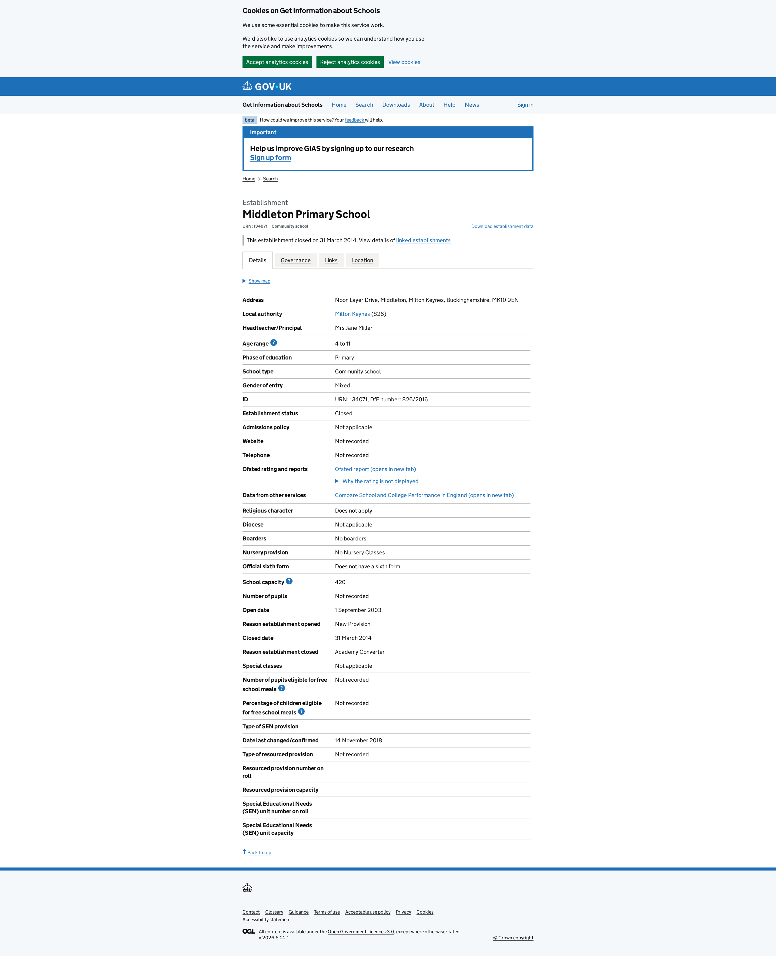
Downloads (396, 104)
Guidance (299, 912)
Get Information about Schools (282, 104)
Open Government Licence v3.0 (361, 931)
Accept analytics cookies (277, 61)
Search (364, 104)
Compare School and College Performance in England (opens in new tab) (424, 495)
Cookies (424, 912)
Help (449, 104)
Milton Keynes (353, 313)
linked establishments (423, 240)
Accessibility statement (266, 919)
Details (257, 260)
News (472, 104)
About (426, 104)
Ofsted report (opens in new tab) (375, 469)
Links (331, 260)
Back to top (258, 852)
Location (362, 260)
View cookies (404, 62)
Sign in (525, 104)
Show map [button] (259, 281)
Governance (296, 260)
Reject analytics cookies (350, 61)
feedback (355, 120)
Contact (251, 912)
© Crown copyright (513, 938)
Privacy (403, 912)
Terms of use (327, 912)
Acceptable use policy (367, 912)
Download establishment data (502, 226)
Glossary (274, 912)
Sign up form (270, 157)
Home (339, 104)
